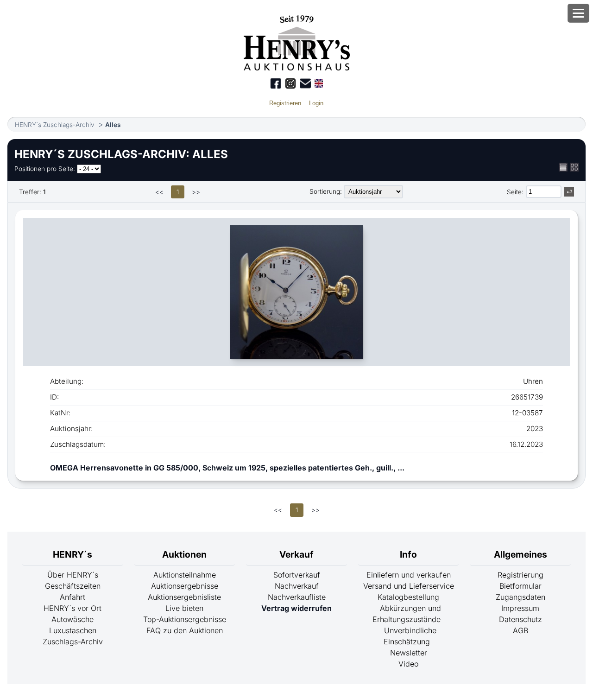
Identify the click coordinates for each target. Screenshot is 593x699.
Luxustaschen (72, 630)
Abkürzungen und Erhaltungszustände (406, 614)
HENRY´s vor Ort (72, 608)
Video (408, 663)
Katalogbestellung (408, 597)
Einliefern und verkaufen (408, 574)
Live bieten (184, 608)
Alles (112, 124)
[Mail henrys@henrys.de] (305, 83)
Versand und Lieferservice (408, 586)
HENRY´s (72, 554)
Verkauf (296, 554)
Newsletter (408, 652)
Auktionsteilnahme (184, 574)
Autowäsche (72, 619)
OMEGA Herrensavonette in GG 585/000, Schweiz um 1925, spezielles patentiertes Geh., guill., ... (227, 467)
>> (196, 192)
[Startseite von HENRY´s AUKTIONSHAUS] (297, 67)
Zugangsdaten (520, 597)
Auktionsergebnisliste (184, 597)
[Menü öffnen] (578, 13)
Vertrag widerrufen (296, 608)
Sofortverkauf (296, 574)
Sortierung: (325, 191)
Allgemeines (520, 554)
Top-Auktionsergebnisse (184, 619)
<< (159, 192)
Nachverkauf (297, 586)
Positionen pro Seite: (44, 168)
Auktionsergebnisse (184, 586)
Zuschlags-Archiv (73, 641)
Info (408, 554)
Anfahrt (72, 597)
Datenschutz (520, 619)
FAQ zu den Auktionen (184, 630)
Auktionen (184, 554)
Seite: (515, 192)
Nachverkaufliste (297, 597)
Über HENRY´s (72, 574)
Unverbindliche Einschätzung (410, 636)
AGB (520, 630)
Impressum (520, 608)
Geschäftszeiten (73, 586)
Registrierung (520, 574)
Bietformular (520, 586)
